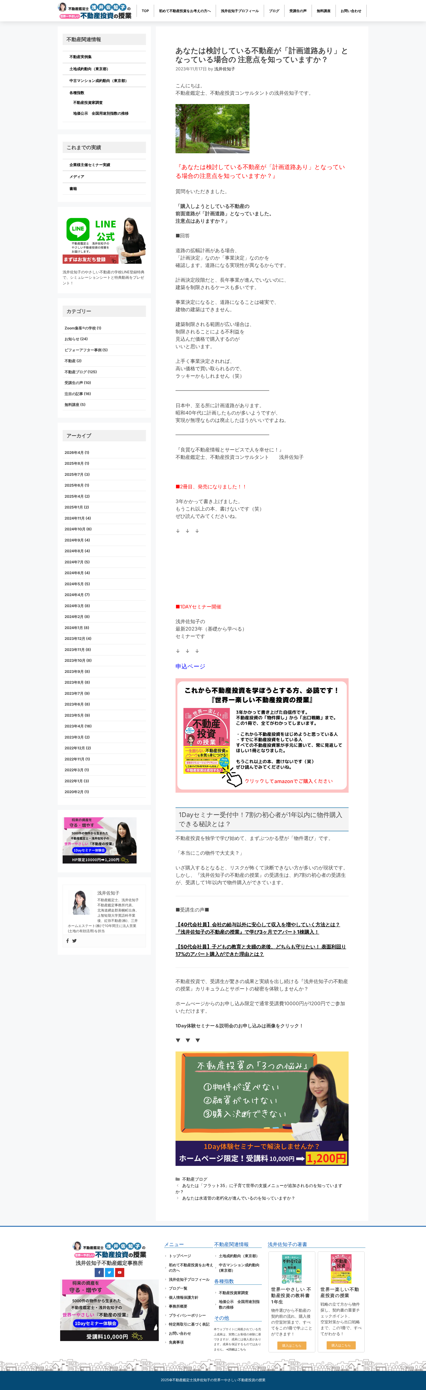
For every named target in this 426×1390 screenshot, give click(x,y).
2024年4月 (74, 594)
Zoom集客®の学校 (80, 328)
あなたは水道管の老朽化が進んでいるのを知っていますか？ (238, 1198)
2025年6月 (74, 485)
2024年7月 (74, 562)
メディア (77, 176)
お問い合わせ (351, 11)
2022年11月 (75, 759)
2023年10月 (75, 660)
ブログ (274, 11)
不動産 (70, 360)
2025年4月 (74, 496)
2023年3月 (74, 737)
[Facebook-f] (99, 1272)
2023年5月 (74, 715)
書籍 (73, 188)
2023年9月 (74, 671)
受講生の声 (298, 11)
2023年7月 (74, 693)
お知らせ (72, 339)
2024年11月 (75, 518)
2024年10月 (75, 529)
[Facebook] (67, 941)
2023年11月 (75, 649)
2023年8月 (74, 682)
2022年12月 (75, 748)
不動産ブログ (194, 1179)
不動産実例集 (81, 56)
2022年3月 (74, 770)
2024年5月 (74, 584)
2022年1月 (74, 781)
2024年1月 (74, 627)
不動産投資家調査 (88, 102)
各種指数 (77, 92)
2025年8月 (74, 463)
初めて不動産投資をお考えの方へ (185, 11)
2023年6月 (74, 704)
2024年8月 (74, 551)
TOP (145, 11)
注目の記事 (74, 393)
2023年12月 (75, 638)
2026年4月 (74, 452)
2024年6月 (74, 573)
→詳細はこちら (236, 1349)
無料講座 (324, 11)
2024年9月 (74, 540)
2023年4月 (74, 726)
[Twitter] (74, 941)
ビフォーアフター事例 (83, 350)
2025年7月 (74, 474)
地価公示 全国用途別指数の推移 (101, 113)
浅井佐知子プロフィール (240, 11)
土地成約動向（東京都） (90, 68)
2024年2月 (74, 616)
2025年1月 (74, 507)
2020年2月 (74, 791)
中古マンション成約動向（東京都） (99, 80)
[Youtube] (119, 1272)
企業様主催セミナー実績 (90, 164)
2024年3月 (74, 605)
